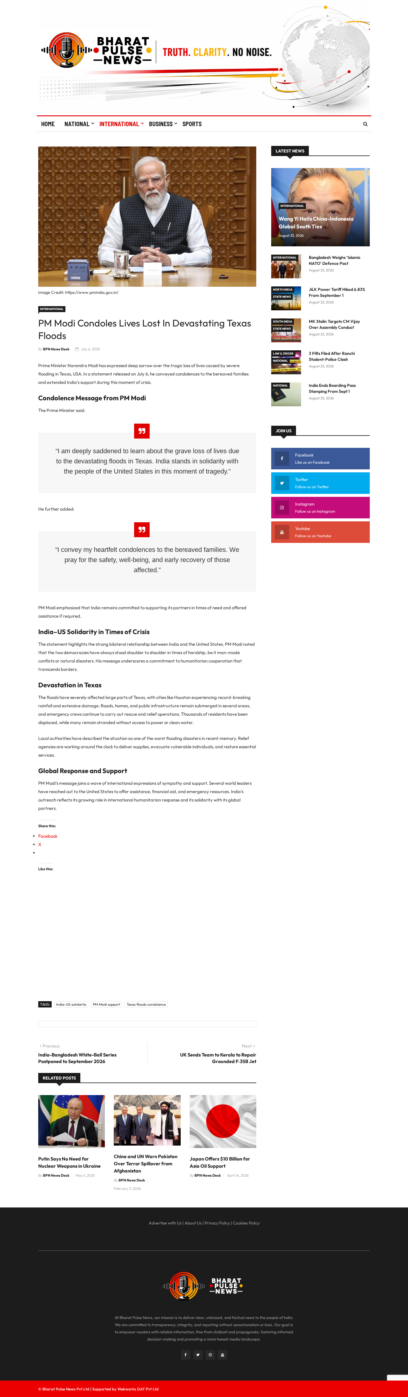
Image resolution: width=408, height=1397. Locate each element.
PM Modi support (106, 1004)
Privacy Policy (217, 1223)
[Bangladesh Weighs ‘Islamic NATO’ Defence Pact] (287, 267)
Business (161, 123)
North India (282, 289)
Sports (192, 123)
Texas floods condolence (146, 1004)
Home (48, 123)
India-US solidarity (71, 1004)
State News (282, 297)
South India (282, 321)
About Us (193, 1223)
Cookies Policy (246, 1223)
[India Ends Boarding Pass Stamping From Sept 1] (287, 395)
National (77, 123)
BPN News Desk (56, 349)
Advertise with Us (165, 1223)
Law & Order (283, 353)
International (119, 123)
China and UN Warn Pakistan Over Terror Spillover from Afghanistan (145, 1163)
